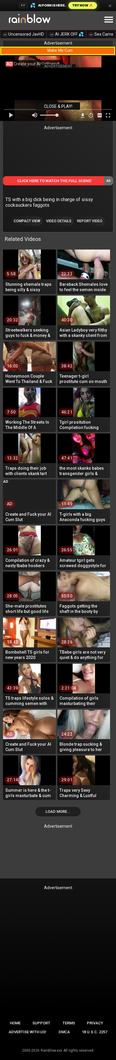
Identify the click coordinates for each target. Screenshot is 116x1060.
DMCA (64, 1032)
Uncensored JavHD (24, 34)
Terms (68, 1023)
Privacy (95, 1023)
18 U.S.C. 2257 (94, 1032)
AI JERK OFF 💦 (67, 34)
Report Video (89, 221)
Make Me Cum (60, 50)
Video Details (58, 221)
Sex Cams (101, 34)
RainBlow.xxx (51, 1050)
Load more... (58, 811)
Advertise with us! (27, 1032)
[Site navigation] (108, 20)
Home (15, 1023)
